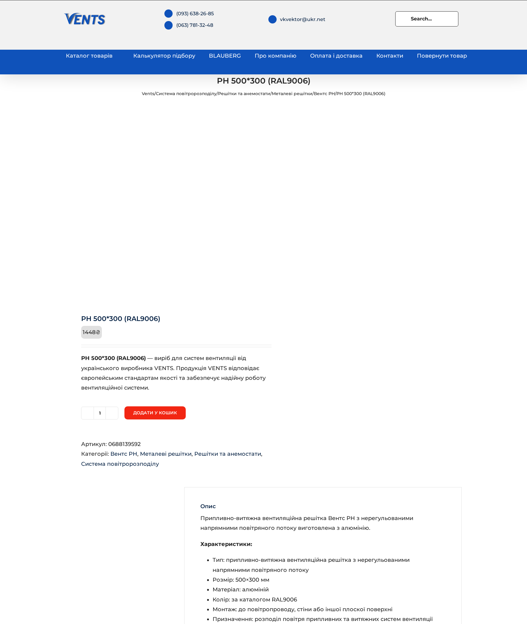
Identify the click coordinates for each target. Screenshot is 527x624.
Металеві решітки (292, 93)
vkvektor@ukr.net (302, 19)
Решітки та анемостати (244, 93)
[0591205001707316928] (160, 204)
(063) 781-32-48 (194, 25)
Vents (148, 93)
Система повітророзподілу (186, 93)
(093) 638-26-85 (195, 13)
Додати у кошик (155, 412)
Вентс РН (324, 93)
